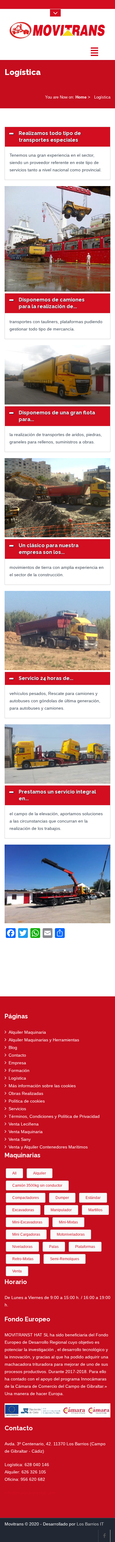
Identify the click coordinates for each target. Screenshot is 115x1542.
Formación (19, 1070)
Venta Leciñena (24, 1124)
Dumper (62, 1198)
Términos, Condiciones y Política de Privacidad (54, 1116)
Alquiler (39, 1173)
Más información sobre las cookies (42, 1085)
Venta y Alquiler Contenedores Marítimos (48, 1146)
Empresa (17, 1062)
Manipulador (61, 1210)
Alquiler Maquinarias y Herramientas (44, 1039)
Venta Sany (20, 1139)
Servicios (17, 1108)
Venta (17, 1271)
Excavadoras (23, 1210)
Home (80, 97)
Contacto (17, 1055)
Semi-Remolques (64, 1259)
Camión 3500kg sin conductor (37, 1185)
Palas (54, 1247)
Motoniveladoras (71, 1234)
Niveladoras (22, 1247)
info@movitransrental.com (30, 1492)
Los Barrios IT (90, 1523)
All (14, 1173)
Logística (17, 1078)
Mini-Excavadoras (27, 1222)
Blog (13, 1047)
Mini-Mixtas (68, 1222)
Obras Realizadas (26, 1093)
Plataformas (85, 1247)
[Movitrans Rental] (57, 29)
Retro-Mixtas (22, 1259)
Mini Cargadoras (26, 1234)
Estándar (93, 1198)
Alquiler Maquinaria (27, 1032)
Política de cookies (27, 1101)
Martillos (95, 1210)
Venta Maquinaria (26, 1131)
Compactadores (25, 1198)
